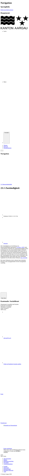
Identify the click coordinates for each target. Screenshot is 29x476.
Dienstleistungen (7, 148)
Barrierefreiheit (7, 469)
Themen (5, 145)
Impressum (6, 467)
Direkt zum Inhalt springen (7, 10)
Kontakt (5, 466)
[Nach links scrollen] (1, 150)
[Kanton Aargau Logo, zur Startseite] (14, 28)
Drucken (6, 243)
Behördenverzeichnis (8, 461)
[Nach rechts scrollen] (2, 150)
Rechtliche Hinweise (8, 470)
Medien (5, 460)
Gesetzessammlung (8, 464)
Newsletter (6, 462)
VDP (5, 471)
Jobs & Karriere (7, 458)
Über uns (6, 146)
